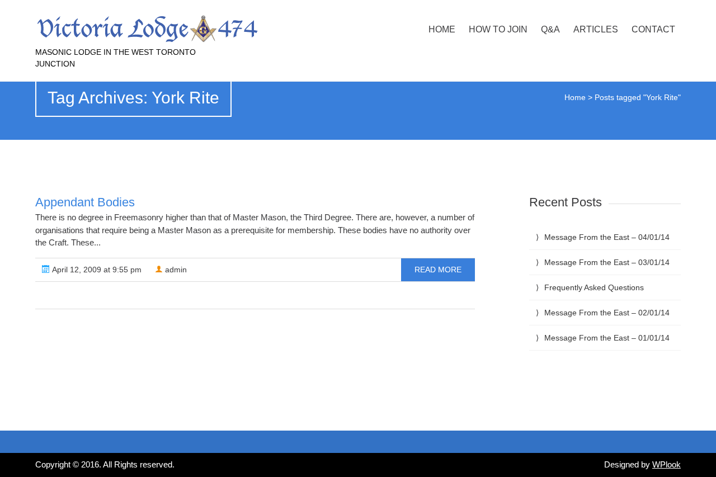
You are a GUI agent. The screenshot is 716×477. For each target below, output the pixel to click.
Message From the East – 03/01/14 (607, 262)
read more (437, 269)
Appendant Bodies (85, 202)
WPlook (666, 464)
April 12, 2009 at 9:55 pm (96, 269)
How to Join (498, 29)
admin (175, 269)
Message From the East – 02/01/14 (607, 312)
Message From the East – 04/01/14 (607, 237)
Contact (653, 29)
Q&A (550, 29)
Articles (595, 29)
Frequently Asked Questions (594, 287)
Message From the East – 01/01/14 (607, 337)
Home (441, 29)
